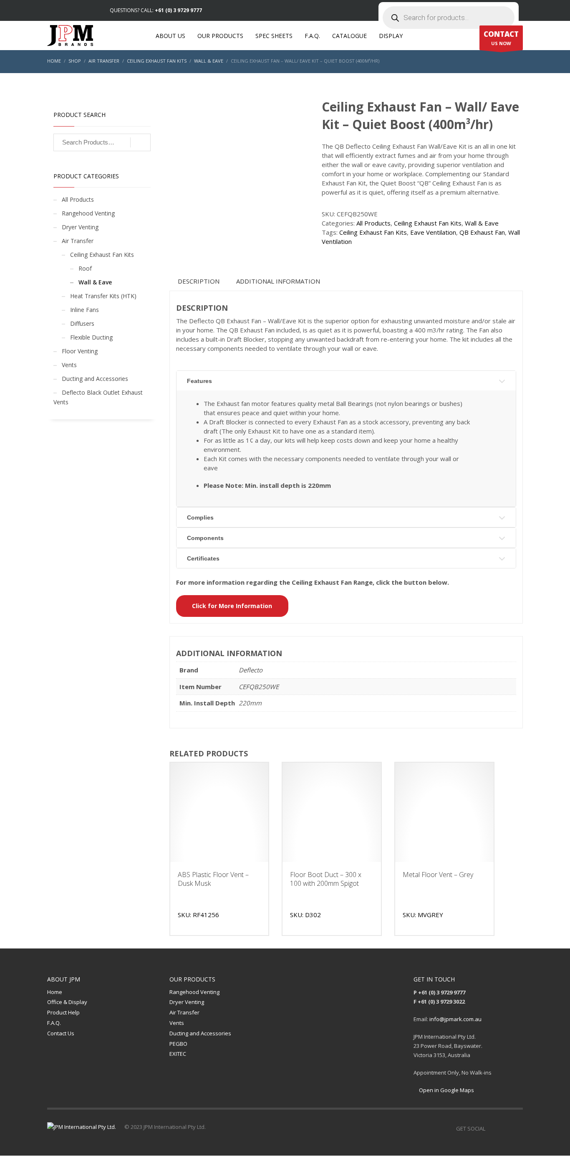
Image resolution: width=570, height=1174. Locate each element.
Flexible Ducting (91, 337)
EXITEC (177, 1053)
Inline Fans (84, 310)
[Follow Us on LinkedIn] (516, 1128)
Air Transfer (77, 241)
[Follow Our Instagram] (504, 1128)
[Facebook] (53, 10)
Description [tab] (198, 281)
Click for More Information (232, 606)
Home (54, 992)
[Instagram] (66, 10)
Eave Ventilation (433, 232)
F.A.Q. (54, 1023)
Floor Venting (80, 351)
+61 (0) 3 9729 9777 (178, 10)
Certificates (203, 558)
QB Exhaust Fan (482, 232)
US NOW (501, 37)
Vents (69, 365)
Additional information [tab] (278, 281)
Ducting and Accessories (95, 379)
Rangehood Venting (88, 213)
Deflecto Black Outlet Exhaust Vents (98, 397)
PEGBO (178, 1043)
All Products (373, 223)
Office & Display (67, 1002)
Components (205, 538)
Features (199, 381)
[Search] (140, 142)
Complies (200, 517)
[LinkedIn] (78, 10)
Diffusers (82, 323)
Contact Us (60, 1033)
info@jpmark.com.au (455, 1019)
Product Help (63, 1012)
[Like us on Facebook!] (491, 1128)
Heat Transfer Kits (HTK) (103, 296)
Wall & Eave (482, 223)
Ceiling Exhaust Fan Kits (428, 223)
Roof (85, 268)
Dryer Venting (80, 227)
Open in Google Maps (446, 1090)
